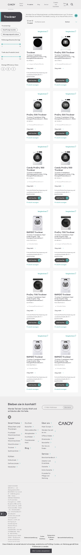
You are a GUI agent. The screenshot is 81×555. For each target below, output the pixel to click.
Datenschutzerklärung (30, 537)
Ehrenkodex (46, 439)
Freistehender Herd (30, 441)
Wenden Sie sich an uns (47, 431)
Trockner (11, 447)
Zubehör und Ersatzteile (56, 4)
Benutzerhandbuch (48, 457)
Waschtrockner (13, 444)
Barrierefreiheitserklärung (65, 537)
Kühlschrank (12, 460)
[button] (38, 68)
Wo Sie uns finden (45, 447)
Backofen (28, 427)
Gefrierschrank (13, 463)
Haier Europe (46, 427)
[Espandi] (76, 16)
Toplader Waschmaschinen (14, 439)
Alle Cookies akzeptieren (41, 551)
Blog (38, 4)
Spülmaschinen (13, 451)
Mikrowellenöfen (31, 430)
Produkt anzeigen (33, 85)
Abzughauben (30, 433)
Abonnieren (67, 407)
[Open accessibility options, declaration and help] (1, 514)
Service (46, 4)
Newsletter (45, 443)
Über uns (64, 4)
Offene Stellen (47, 436)
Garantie (45, 467)
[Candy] (11, 4)
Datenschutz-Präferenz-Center (51, 537)
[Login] (67, 5)
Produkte (30, 4)
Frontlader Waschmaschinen (14, 434)
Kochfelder (29, 437)
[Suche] (72, 4)
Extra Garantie (47, 470)
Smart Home (21, 4)
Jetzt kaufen (32, 80)
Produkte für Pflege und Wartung (46, 475)
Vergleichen (42, 31)
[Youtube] (9, 417)
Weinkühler (12, 467)
